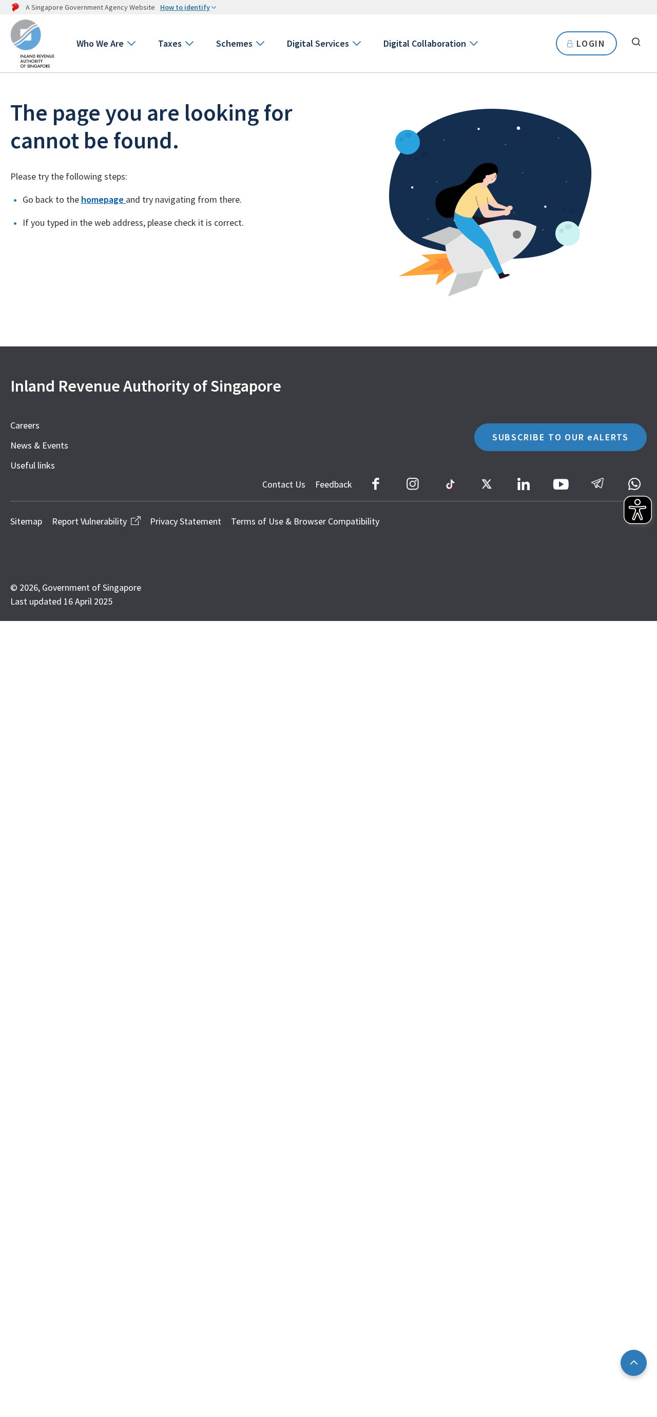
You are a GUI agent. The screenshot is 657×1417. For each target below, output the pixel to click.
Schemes (234, 43)
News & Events (39, 445)
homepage (103, 199)
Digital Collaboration (424, 43)
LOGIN (591, 43)
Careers (25, 425)
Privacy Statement (185, 521)
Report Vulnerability (89, 521)
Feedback (333, 484)
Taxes (170, 43)
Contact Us (283, 484)
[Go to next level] (131, 43)
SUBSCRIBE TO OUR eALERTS (560, 437)
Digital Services (318, 43)
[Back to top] (634, 1363)
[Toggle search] (636, 42)
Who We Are (100, 43)
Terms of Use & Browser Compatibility (305, 521)
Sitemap (26, 521)
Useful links (32, 465)
